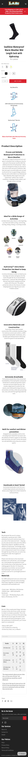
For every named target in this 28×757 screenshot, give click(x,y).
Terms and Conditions (8, 750)
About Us (4, 729)
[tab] (14, 636)
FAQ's (3, 742)
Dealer (3, 735)
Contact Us (5, 732)
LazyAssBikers (8, 755)
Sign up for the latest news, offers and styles (14, 714)
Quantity (4, 77)
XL (13, 73)
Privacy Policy (5, 745)
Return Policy (5, 748)
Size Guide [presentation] (5, 636)
